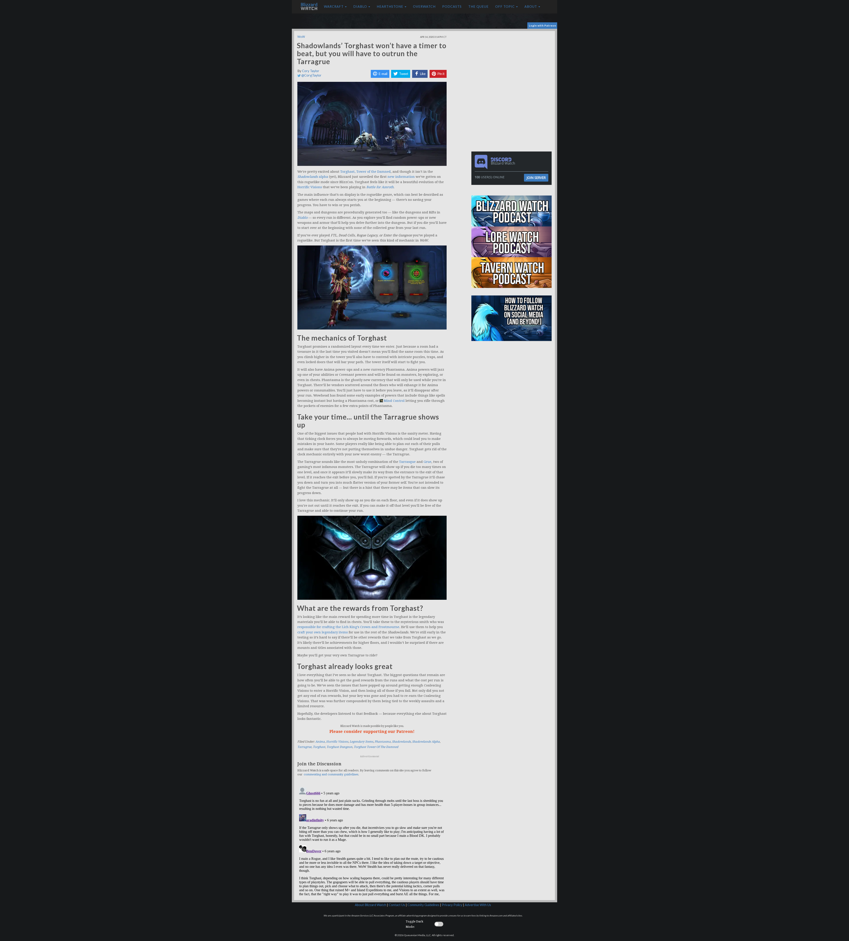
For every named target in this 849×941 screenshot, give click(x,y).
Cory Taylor (310, 71)
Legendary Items (361, 741)
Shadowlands (401, 741)
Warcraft (334, 6)
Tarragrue (304, 747)
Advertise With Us (478, 905)
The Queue (478, 6)
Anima (320, 741)
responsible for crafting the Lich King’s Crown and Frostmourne (348, 627)
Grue (427, 462)
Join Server (536, 177)
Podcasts (452, 6)
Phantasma (383, 741)
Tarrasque (407, 462)
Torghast (319, 747)
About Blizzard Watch (370, 905)
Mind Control (394, 401)
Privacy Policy (452, 905)
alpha (312, 177)
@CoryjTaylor (311, 75)
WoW (301, 36)
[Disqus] (372, 841)
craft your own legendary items (322, 632)
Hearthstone (390, 6)
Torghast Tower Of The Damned (376, 747)
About (531, 6)
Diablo (360, 6)
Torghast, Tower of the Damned (365, 172)
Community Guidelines (423, 905)
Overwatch (424, 6)
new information (401, 177)
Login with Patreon (542, 25)
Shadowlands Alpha (426, 741)
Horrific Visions (309, 187)
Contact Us (397, 905)
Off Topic (505, 6)
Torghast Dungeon (339, 747)
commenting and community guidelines (331, 774)
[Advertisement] (512, 62)
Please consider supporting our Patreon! (372, 731)
